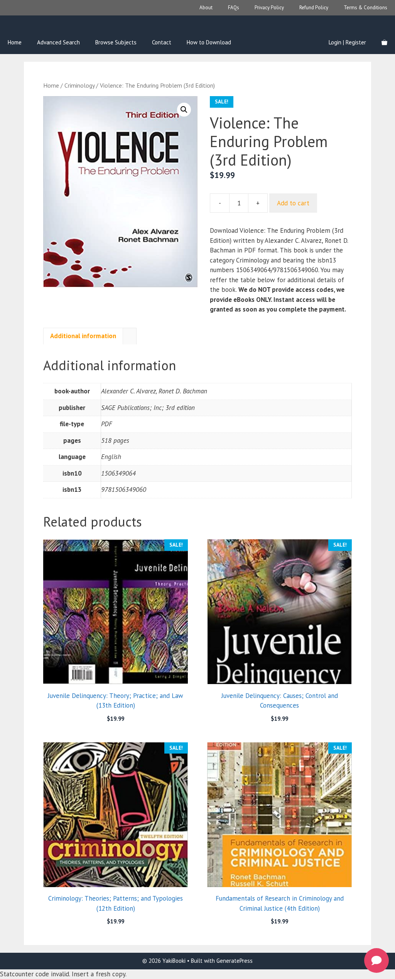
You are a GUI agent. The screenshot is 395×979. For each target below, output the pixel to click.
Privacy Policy (269, 7)
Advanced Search (58, 42)
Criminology (79, 85)
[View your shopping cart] (384, 42)
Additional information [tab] (83, 336)
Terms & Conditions (365, 7)
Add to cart (293, 203)
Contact (161, 42)
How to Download (209, 42)
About (206, 7)
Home (15, 42)
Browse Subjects (116, 42)
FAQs (233, 7)
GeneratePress (234, 960)
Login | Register (347, 42)
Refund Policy (313, 7)
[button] (184, 110)
